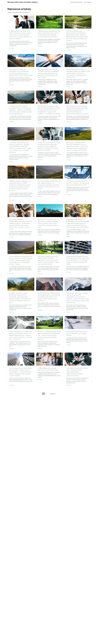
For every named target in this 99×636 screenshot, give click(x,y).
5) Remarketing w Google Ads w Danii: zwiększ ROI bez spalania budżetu (76, 333)
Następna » (53, 393)
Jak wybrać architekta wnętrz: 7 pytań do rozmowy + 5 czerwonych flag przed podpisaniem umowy (77, 183)
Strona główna (88, 2)
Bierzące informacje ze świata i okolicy (22, 2)
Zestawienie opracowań (76, 2)
